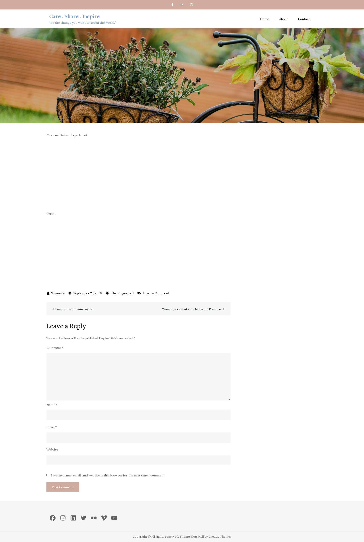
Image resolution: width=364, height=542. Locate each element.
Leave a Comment (156, 293)
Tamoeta (58, 293)
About (283, 19)
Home (264, 19)
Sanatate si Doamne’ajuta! (74, 309)
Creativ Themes (220, 536)
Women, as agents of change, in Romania (192, 309)
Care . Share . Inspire (74, 16)
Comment (54, 348)
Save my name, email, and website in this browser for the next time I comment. (108, 475)
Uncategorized (122, 293)
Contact (304, 19)
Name (51, 405)
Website (52, 449)
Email (51, 427)
